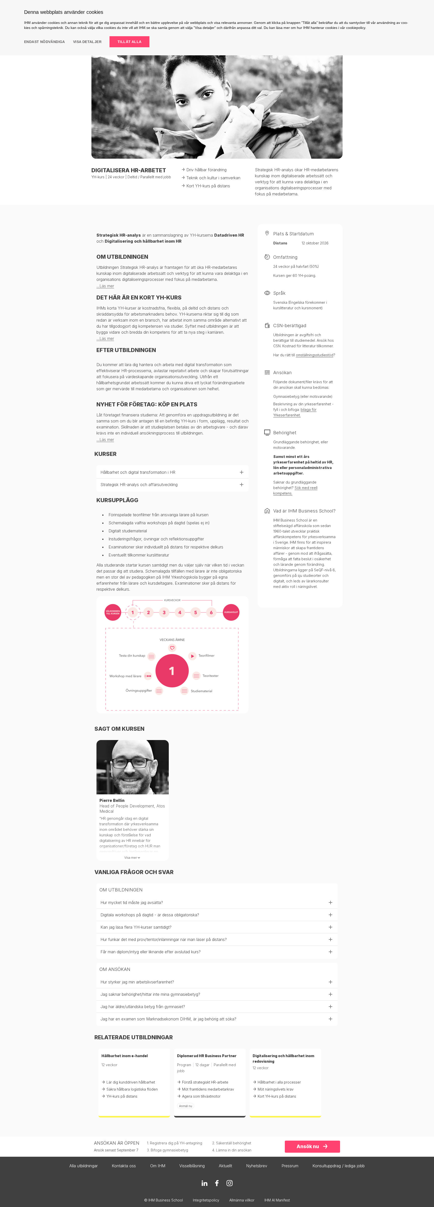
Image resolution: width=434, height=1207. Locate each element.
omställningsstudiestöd (314, 355)
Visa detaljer (87, 42)
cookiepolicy (355, 28)
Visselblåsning (192, 1165)
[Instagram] (229, 1183)
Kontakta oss (124, 1165)
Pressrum (290, 1165)
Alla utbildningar (83, 1165)
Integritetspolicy (206, 1200)
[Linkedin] (204, 1183)
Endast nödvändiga (44, 42)
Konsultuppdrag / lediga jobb (338, 1165)
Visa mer (130, 857)
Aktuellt (225, 1165)
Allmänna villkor (241, 1200)
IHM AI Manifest (277, 1200)
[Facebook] (217, 1183)
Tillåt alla (129, 42)
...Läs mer (105, 285)
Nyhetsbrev (256, 1165)
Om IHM (157, 1165)
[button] (172, 472)
